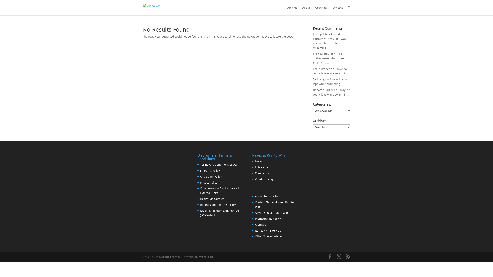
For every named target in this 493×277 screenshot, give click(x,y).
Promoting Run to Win (269, 218)
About (306, 7)
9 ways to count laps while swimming (330, 43)
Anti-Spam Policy (211, 176)
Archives (260, 224)
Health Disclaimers (212, 199)
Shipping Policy (210, 170)
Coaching (321, 7)
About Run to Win (266, 196)
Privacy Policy (208, 182)
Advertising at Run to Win (271, 212)
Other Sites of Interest (269, 236)
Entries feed (263, 167)
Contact (337, 7)
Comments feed (265, 173)
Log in (259, 161)
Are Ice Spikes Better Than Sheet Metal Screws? (329, 58)
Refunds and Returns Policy (218, 205)
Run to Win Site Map (268, 230)
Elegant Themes (169, 257)
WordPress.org (264, 179)
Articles (292, 7)
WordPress (206, 257)
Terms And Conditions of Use (219, 164)
